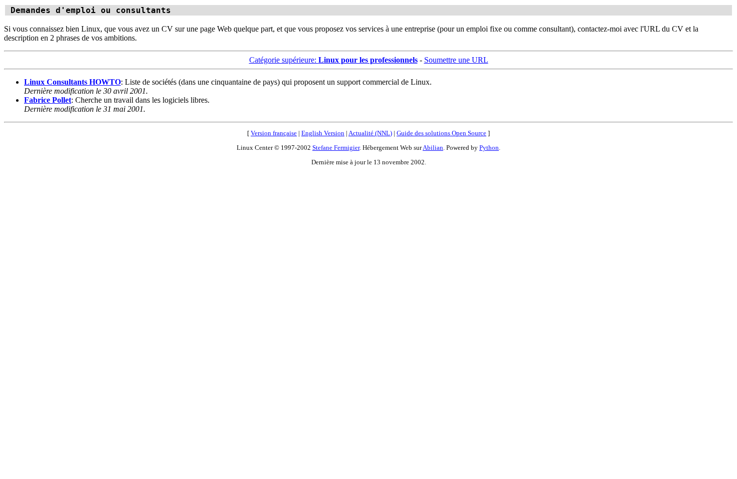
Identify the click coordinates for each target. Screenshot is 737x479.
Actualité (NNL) (370, 133)
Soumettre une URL (456, 60)
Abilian (433, 147)
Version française (274, 133)
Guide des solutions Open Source (441, 133)
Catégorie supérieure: (333, 60)
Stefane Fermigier (335, 147)
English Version (322, 133)
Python (489, 147)
